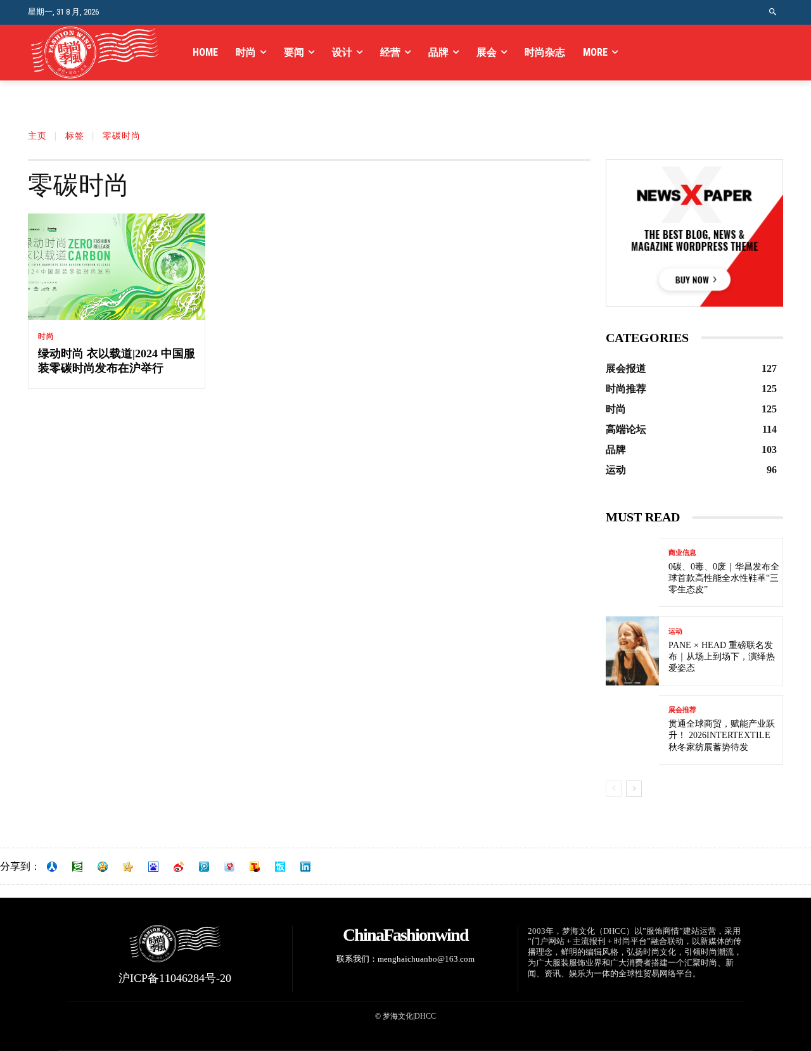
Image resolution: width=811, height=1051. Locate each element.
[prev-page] (614, 788)
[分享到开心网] (128, 867)
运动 (675, 631)
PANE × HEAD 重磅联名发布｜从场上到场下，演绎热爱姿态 (721, 656)
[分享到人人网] (52, 867)
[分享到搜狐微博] (255, 867)
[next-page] (634, 788)
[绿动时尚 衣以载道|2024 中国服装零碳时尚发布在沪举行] (116, 266)
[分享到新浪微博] (179, 867)
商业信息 (682, 552)
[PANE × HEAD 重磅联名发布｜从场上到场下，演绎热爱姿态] (632, 650)
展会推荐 (682, 709)
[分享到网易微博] (229, 867)
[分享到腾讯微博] (204, 867)
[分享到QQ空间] (103, 867)
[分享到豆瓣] (77, 867)
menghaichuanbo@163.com (426, 959)
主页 (37, 136)
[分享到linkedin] (305, 867)
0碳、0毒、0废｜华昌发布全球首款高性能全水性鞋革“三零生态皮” (723, 578)
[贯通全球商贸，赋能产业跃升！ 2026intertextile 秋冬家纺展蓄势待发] (632, 729)
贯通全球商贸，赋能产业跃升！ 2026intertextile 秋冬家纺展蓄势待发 (721, 735)
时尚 (46, 336)
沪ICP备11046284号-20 (174, 978)
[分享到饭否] (280, 867)
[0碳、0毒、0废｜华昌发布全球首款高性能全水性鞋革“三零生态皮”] (632, 572)
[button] (773, 12)
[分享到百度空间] (153, 867)
